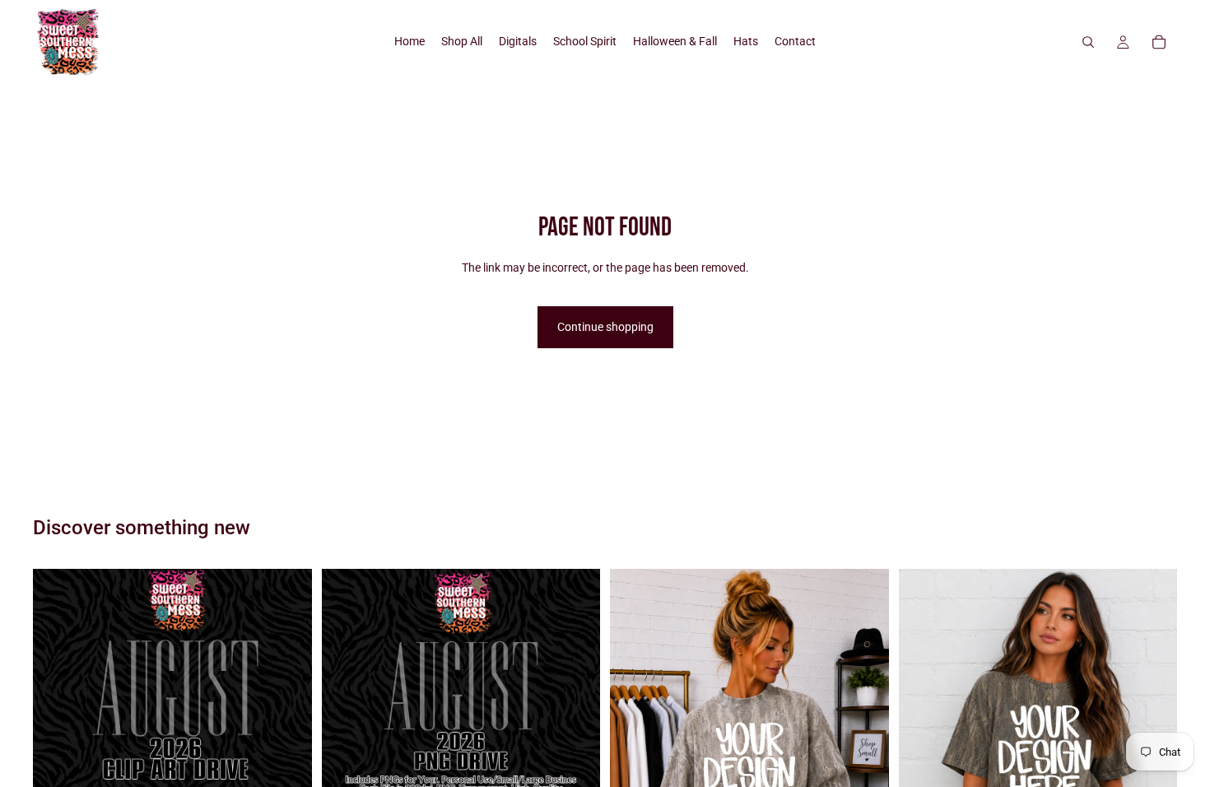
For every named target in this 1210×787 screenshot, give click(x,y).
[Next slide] (864, 758)
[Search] (1088, 42)
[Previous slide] (634, 758)
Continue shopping (605, 326)
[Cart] (1159, 42)
